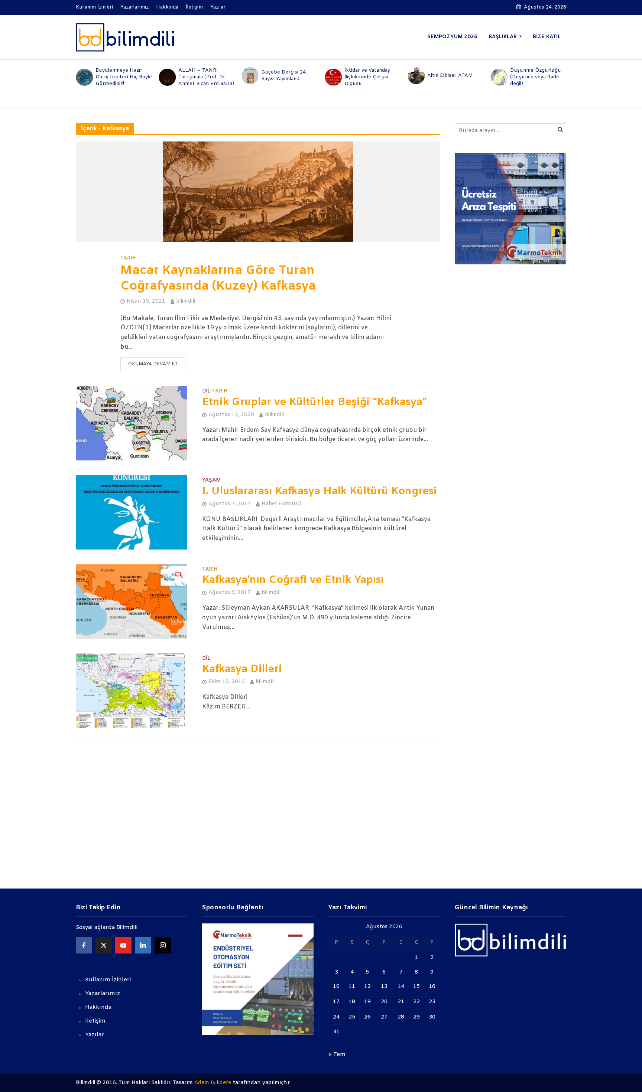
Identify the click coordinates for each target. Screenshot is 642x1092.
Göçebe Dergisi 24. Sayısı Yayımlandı (284, 75)
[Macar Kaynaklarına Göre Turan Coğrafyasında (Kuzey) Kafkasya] (258, 192)
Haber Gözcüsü (282, 504)
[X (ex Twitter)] (103, 945)
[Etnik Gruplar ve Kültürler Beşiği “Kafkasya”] (131, 423)
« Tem (337, 1054)
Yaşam (211, 481)
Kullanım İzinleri (94, 7)
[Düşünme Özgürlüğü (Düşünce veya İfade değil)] (499, 77)
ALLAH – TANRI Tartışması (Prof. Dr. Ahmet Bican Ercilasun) (206, 77)
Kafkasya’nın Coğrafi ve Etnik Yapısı (293, 580)
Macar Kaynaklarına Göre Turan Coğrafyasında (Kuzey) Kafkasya (218, 278)
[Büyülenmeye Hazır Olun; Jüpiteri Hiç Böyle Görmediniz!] (84, 77)
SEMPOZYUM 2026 (452, 36)
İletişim (194, 7)
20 (384, 1001)
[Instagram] (163, 945)
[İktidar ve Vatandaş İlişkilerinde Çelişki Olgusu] (333, 77)
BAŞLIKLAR (503, 36)
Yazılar (218, 7)
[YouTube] (123, 945)
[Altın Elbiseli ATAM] (416, 75)
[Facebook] (84, 945)
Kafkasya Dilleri (242, 669)
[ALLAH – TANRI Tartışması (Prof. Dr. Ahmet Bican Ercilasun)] (167, 77)
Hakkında (167, 7)
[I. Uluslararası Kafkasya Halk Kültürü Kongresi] (131, 512)
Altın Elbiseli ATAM (450, 75)
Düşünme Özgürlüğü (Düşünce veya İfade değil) (535, 77)
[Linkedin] (143, 945)
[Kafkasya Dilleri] (131, 690)
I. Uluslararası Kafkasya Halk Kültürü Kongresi (319, 491)
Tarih (128, 258)
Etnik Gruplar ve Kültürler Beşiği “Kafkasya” (314, 402)
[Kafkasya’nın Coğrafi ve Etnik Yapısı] (131, 601)
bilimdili (185, 301)
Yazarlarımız (134, 7)
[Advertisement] (258, 808)
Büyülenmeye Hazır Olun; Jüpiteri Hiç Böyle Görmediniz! (123, 77)
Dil (206, 392)
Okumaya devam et (153, 364)
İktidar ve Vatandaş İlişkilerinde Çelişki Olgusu (367, 77)
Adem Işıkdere (212, 1082)
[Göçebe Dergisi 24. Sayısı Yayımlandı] (250, 75)
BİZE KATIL (547, 36)
